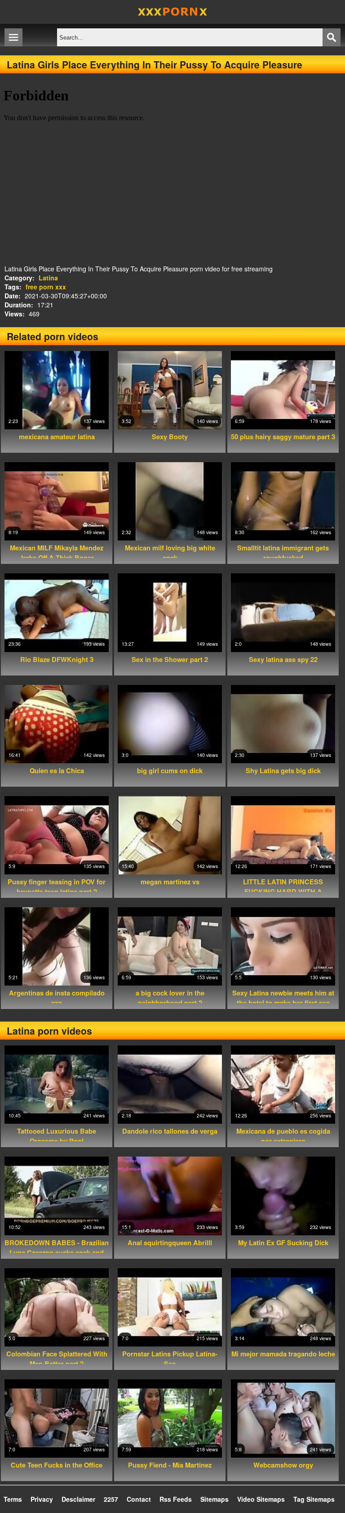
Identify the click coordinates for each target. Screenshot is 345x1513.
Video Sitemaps (261, 1499)
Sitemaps (214, 1499)
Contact (139, 1499)
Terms (13, 1499)
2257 (111, 1499)
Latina (48, 277)
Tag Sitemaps (314, 1499)
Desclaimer (78, 1499)
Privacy (42, 1499)
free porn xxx (46, 286)
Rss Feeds (175, 1499)
